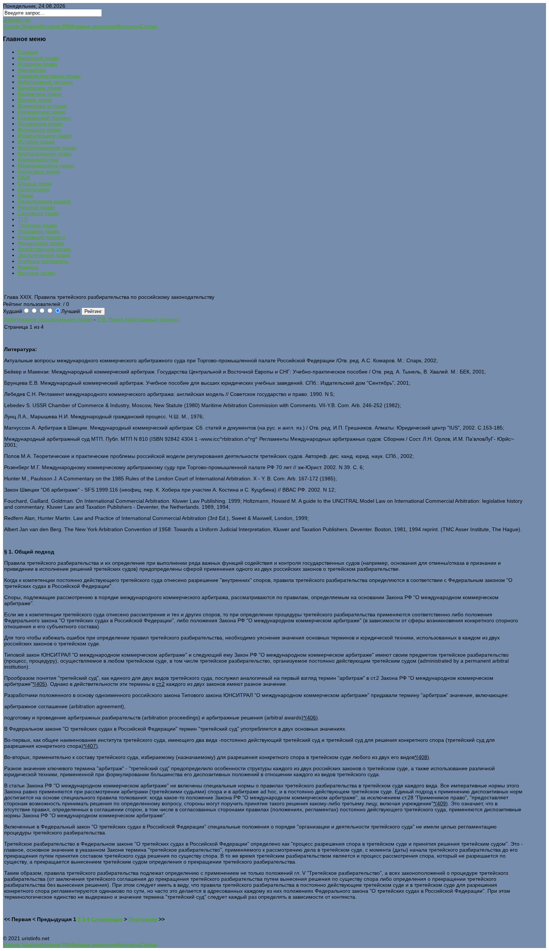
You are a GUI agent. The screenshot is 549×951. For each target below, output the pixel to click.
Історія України (21, 26)
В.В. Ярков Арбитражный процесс (138, 319)
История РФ (54, 26)
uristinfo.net (17, 20)
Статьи (148, 26)
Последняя (142, 919)
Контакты (129, 26)
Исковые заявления (93, 26)
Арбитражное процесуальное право (49, 319)
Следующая (106, 919)
